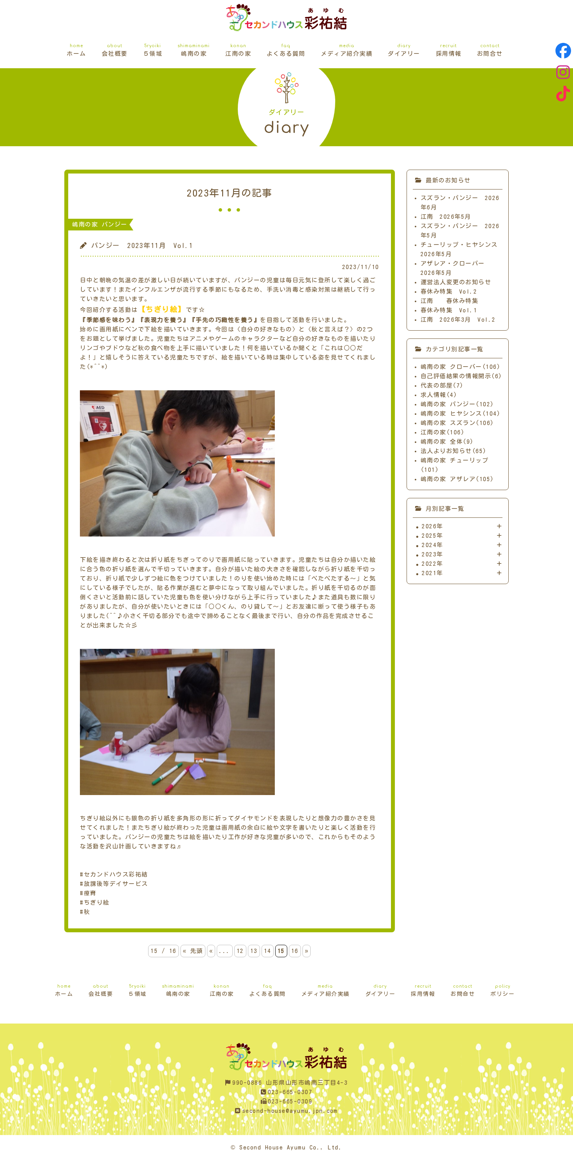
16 (295, 951)
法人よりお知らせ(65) (454, 451)
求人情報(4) (439, 395)
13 (254, 951)
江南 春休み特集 (450, 301)
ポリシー (502, 990)
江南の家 (238, 50)
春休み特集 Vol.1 (449, 310)
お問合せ (490, 50)
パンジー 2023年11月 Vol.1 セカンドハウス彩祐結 (286, 17)
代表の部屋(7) (442, 385)
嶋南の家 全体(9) (447, 442)
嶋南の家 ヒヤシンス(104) (461, 413)
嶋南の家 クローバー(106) (461, 367)
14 (267, 951)
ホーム (76, 50)
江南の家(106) (443, 432)
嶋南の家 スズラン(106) (457, 423)
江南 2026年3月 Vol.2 (458, 319)
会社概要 (114, 50)
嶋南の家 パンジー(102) (457, 404)
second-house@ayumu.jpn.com (290, 1111)
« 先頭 (193, 951)
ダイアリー (404, 50)
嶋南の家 (194, 50)
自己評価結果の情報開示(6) (461, 376)
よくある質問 (286, 50)
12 (240, 951)
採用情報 (449, 50)
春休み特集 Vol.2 (449, 291)
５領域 (153, 50)
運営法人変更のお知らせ (456, 282)
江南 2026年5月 (446, 217)
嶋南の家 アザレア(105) (457, 479)
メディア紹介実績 (346, 50)
